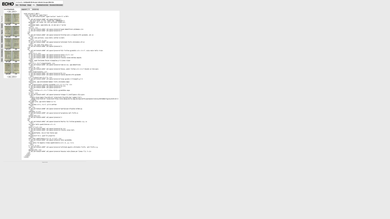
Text (17, 5)
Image (29, 5)
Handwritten (2, 39)
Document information (56, 5)
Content (2, 26)
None (2, 59)
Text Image (23, 5)
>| (37, 9)
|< (25, 9)
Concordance (2, 53)
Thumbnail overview (42, 5)
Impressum (45, 162)
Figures (2, 32)
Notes (2, 46)
